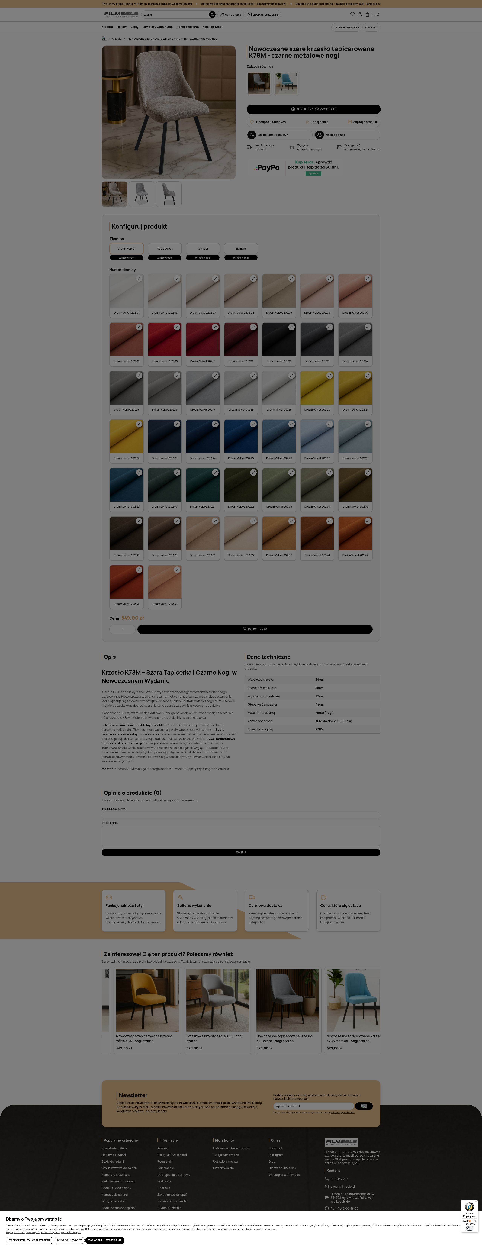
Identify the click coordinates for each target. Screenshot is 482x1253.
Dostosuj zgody (69, 1240)
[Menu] (476, 1202)
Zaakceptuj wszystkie (104, 1240)
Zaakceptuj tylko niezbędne (29, 1240)
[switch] (469, 1228)
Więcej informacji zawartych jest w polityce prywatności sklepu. (43, 1232)
